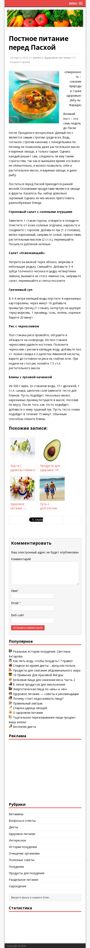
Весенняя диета (24, 727)
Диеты (13, 827)
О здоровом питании (28, 713)
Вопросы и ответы (22, 821)
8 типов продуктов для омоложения (39, 684)
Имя (14, 591)
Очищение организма (24, 853)
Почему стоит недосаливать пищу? (38, 698)
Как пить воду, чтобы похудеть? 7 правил (43, 661)
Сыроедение (17, 886)
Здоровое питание (57, 57)
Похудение (16, 867)
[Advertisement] (40, 770)
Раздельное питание (23, 880)
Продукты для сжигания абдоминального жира (46, 670)
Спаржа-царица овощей (30, 708)
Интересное (17, 840)
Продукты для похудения (26, 873)
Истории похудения (23, 847)
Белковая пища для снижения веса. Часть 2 (44, 680)
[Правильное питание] (45, 25)
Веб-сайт (17, 615)
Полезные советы (21, 860)
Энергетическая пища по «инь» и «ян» (40, 689)
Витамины (16, 814)
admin (37, 57)
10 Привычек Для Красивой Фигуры (38, 675)
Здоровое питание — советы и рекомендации (46, 694)
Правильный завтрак (28, 703)
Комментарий (21, 559)
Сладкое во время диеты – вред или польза (44, 666)
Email (15, 603)
